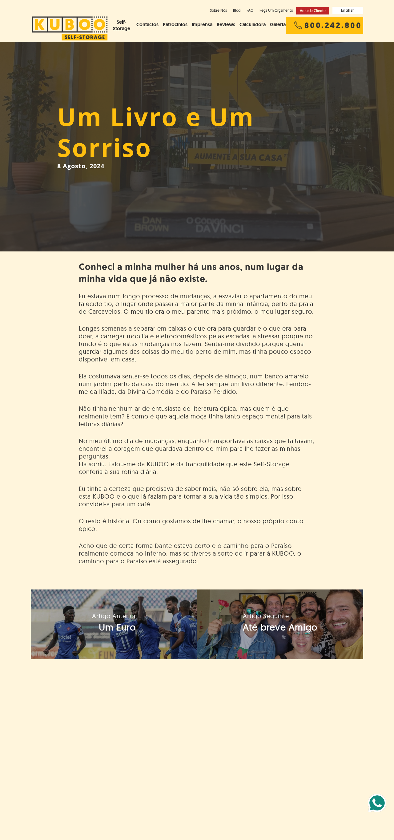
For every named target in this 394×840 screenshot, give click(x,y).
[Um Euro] (114, 624)
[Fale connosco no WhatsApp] (377, 803)
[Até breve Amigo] (280, 624)
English (348, 10)
